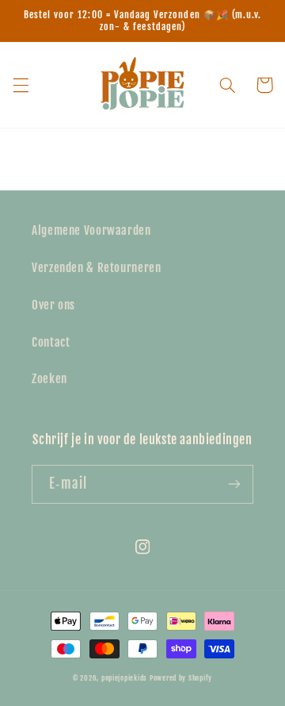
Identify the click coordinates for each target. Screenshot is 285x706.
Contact (51, 342)
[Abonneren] (234, 484)
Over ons (53, 305)
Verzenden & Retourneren (97, 267)
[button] (20, 85)
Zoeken (49, 378)
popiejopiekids (124, 677)
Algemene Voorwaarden (91, 230)
